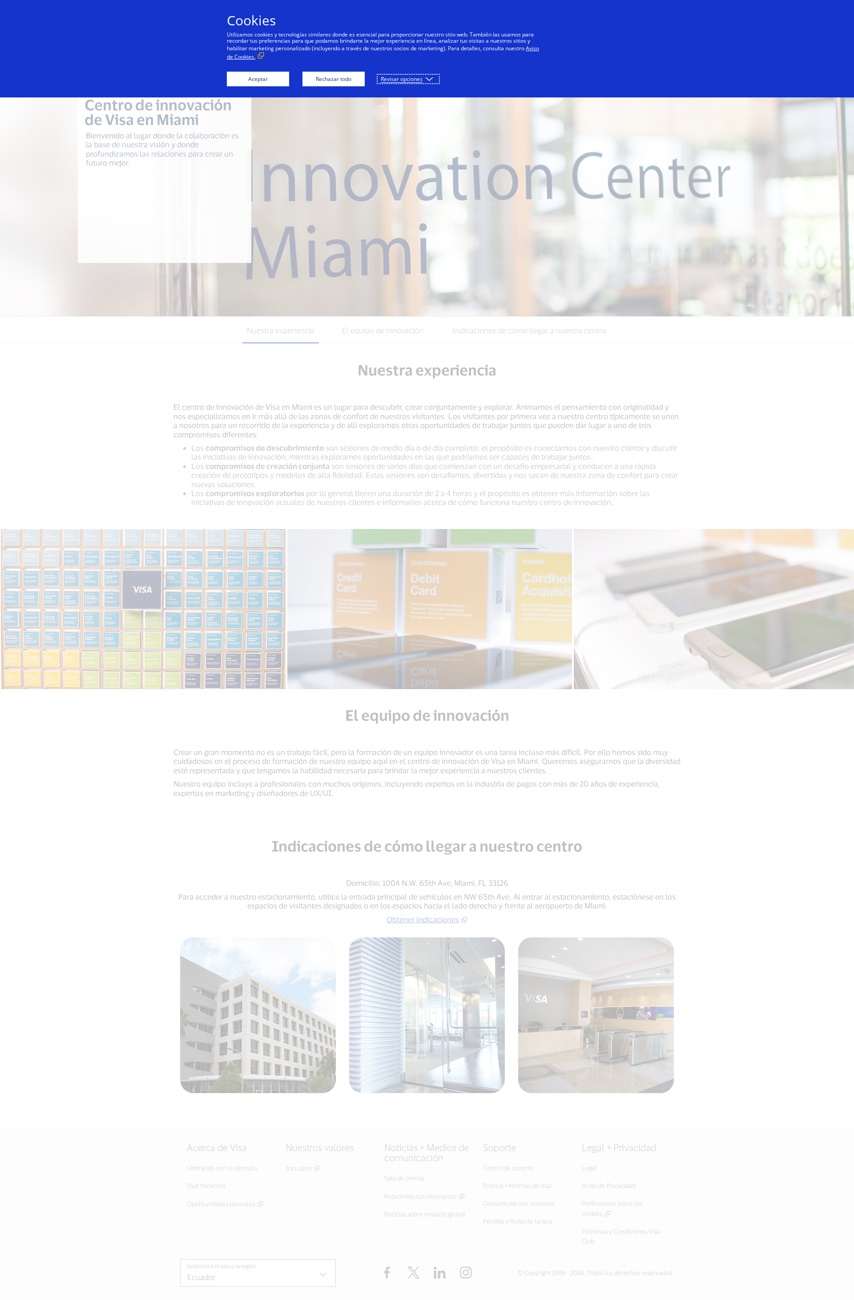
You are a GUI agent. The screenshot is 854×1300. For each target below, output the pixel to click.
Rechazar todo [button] (333, 79)
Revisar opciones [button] (402, 79)
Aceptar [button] (258, 79)
